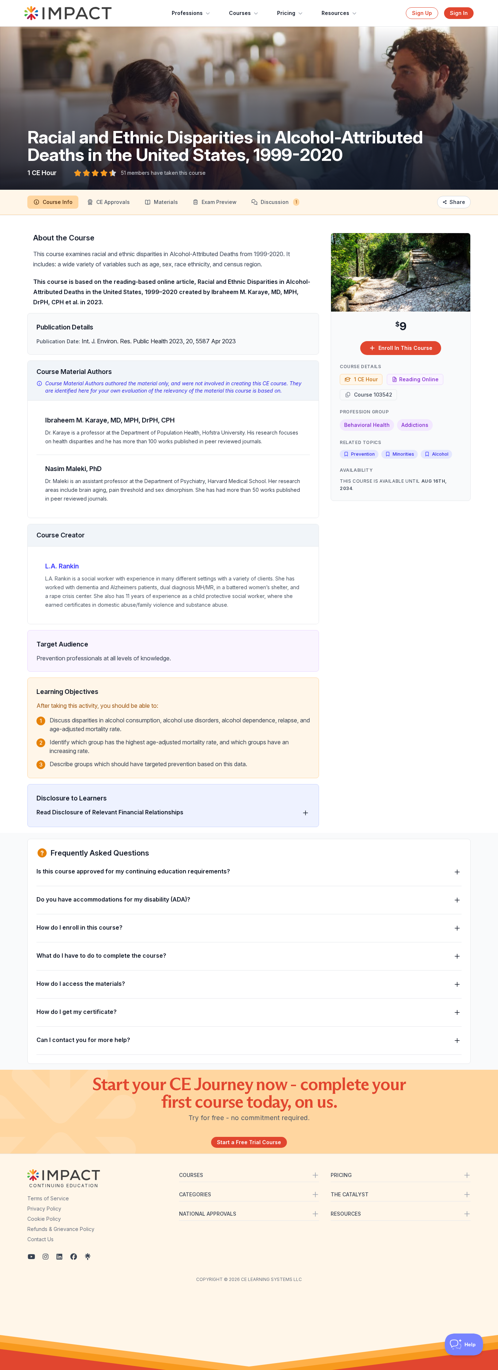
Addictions (414, 425)
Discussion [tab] (279, 202)
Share (457, 202)
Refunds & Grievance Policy (60, 1229)
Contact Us (40, 1239)
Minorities (403, 454)
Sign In (459, 13)
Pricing (286, 13)
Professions (187, 13)
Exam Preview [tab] (219, 202)
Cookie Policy (44, 1219)
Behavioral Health (367, 425)
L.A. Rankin (62, 566)
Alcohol (440, 454)
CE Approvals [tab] (113, 202)
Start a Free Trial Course (249, 1142)
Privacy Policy (44, 1208)
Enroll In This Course (405, 348)
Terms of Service (48, 1198)
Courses (240, 13)
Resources (335, 13)
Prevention (363, 454)
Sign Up (422, 13)
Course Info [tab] (58, 202)
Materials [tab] (166, 202)
